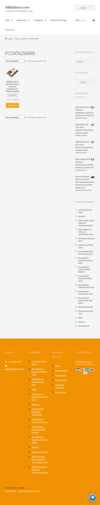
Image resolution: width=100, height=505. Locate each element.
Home (10, 39)
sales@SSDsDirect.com (14, 369)
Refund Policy (61, 392)
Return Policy (60, 375)
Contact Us (9, 29)
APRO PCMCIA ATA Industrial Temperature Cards (85, 231)
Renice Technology (58, 20)
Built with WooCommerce (29, 491)
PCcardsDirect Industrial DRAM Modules (84, 269)
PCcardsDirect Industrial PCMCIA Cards (85, 278)
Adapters (81, 216)
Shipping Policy (61, 370)
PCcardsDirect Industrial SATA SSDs (86, 286)
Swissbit (81, 322)
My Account (21, 20)
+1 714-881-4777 (15, 361)
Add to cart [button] (12, 105)
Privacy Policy (61, 380)
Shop (7, 20)
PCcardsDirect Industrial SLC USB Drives (85, 300)
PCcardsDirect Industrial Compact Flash (85, 260)
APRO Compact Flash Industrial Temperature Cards (40, 459)
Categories (38, 20)
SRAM (80, 317)
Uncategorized (83, 326)
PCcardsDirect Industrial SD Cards (85, 292)
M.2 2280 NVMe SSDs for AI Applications (85, 252)
